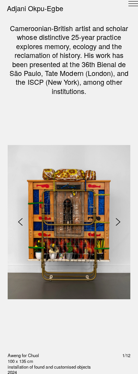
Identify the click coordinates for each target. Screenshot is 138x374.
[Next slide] (118, 222)
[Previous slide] (20, 222)
